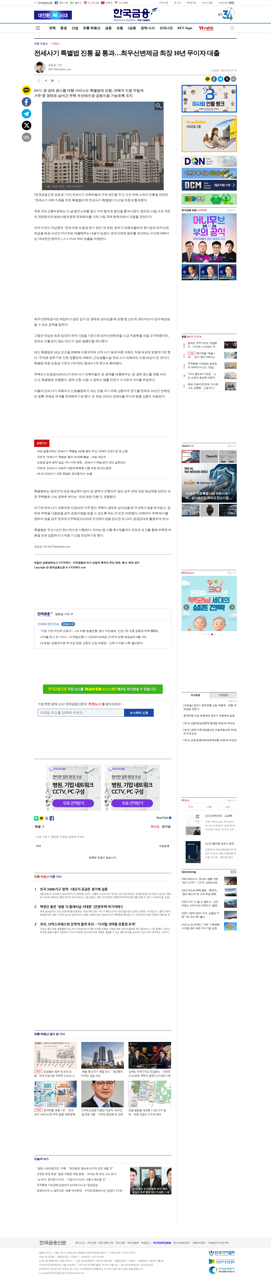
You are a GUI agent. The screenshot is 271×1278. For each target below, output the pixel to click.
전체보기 (68, 624)
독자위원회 (133, 1242)
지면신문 (223, 2)
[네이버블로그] (76, 2)
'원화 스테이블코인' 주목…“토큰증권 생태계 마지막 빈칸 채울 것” (75, 1168)
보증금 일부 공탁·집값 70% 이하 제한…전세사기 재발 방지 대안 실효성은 (81, 462)
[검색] (232, 28)
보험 (120, 28)
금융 (108, 28)
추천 (190, 806)
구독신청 (163, 2)
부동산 (56, 43)
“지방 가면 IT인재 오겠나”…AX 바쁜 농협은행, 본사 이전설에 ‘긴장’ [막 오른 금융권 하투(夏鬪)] (99, 630)
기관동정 (223, 695)
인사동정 (195, 695)
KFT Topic (185, 28)
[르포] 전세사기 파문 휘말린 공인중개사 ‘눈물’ (65, 473)
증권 (63, 28)
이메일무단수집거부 (218, 1242)
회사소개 (79, 1242)
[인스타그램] (91, 2)
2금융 (132, 28)
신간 (227, 806)
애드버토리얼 (189, 872)
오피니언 (166, 28)
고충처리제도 (199, 1242)
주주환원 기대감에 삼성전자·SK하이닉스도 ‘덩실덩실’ (67, 1185)
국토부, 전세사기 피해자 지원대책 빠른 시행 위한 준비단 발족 (74, 468)
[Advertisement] (65, 275)
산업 (75, 28)
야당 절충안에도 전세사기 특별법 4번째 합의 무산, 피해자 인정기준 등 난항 (82, 451)
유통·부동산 (91, 28)
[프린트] (39, 80)
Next (232, 607)
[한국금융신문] (43, 2)
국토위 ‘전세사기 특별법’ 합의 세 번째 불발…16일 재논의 (71, 456)
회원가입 (191, 2)
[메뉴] (38, 28)
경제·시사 (148, 28)
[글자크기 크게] (52, 80)
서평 (209, 806)
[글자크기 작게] (46, 80)
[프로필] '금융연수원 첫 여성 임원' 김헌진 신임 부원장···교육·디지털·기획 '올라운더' (91, 643)
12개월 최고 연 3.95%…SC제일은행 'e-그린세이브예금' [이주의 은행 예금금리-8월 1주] (93, 637)
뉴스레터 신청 (139, 712)
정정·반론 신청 (106, 1242)
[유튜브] (106, 2)
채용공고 (145, 1242)
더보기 (230, 210)
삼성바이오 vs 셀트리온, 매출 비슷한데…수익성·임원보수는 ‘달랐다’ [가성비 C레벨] (82, 1190)
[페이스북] (61, 2)
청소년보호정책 (181, 1242)
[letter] (120, 2)
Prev (186, 607)
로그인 (177, 2)
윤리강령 (120, 1242)
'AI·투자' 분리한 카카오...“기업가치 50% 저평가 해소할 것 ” (72, 1179)
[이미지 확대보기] (159, 106)
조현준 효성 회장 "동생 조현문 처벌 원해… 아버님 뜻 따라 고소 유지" (77, 1174)
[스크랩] (59, 80)
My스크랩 (207, 2)
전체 (52, 28)
